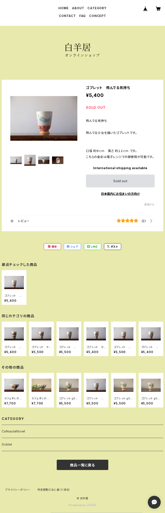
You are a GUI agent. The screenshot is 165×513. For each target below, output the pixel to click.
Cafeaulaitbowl (13, 431)
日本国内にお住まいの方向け (120, 194)
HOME (63, 8)
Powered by (78, 505)
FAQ (82, 16)
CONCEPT (97, 16)
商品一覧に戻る (82, 465)
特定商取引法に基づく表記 (53, 489)
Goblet (7, 444)
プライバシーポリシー (18, 489)
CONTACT (67, 16)
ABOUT (78, 8)
